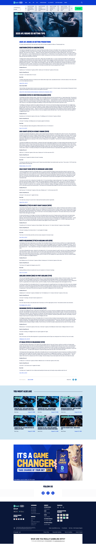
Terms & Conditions (68, 532)
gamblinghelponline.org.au (59, 540)
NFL (37, 2)
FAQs (32, 520)
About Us (33, 518)
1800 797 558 (47, 512)
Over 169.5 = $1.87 (23, 372)
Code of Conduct (79, 532)
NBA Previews (33, 507)
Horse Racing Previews (35, 513)
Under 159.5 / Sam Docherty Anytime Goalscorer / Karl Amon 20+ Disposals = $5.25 (35, 91)
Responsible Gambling (35, 521)
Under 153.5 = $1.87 (23, 202)
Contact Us (33, 524)
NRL (30, 2)
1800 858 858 (48, 540)
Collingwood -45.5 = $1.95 (24, 338)
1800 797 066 (47, 516)
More (65, 2)
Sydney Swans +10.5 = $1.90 (25, 165)
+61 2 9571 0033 (47, 520)
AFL (33, 2)
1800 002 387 (47, 509)
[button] (26, 8)
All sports (50, 2)
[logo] (18, 3)
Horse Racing (43, 2)
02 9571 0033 (47, 524)
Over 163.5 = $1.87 (23, 237)
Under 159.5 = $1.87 (23, 83)
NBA (26, 2)
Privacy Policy (33, 523)
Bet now (79, 8)
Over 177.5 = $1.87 (23, 128)
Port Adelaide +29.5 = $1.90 (24, 305)
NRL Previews (33, 510)
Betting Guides (59, 2)
